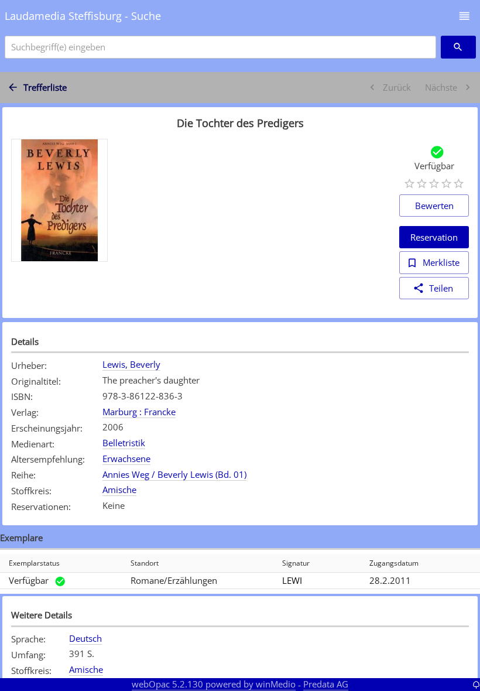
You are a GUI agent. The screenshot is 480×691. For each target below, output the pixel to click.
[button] (464, 16)
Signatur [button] (296, 563)
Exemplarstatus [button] (34, 563)
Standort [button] (145, 563)
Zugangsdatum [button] (394, 563)
